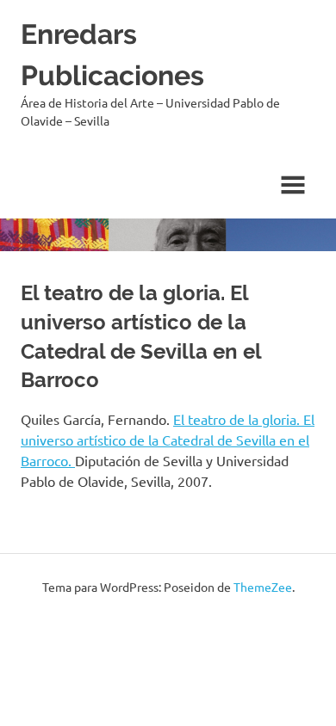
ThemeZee (262, 586)
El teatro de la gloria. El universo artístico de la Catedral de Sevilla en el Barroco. (167, 439)
